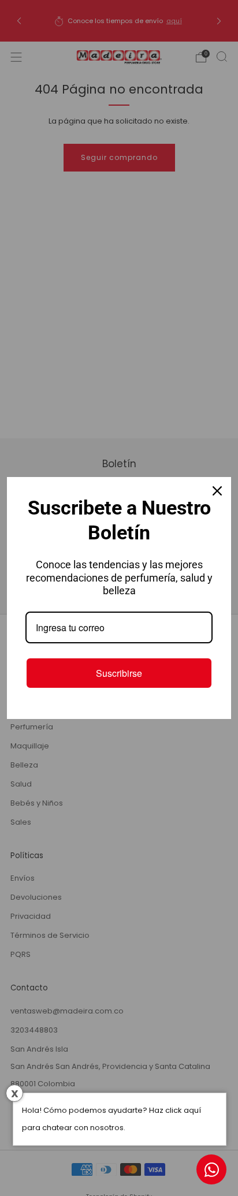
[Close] (217, 491)
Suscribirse (119, 673)
